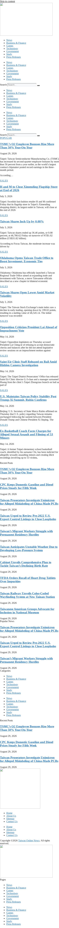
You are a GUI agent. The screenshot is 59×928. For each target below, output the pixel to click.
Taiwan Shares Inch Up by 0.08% (22, 221)
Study (9, 54)
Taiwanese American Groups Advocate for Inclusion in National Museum (27, 610)
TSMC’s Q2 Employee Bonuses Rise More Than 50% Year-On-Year (27, 145)
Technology (12, 48)
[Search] (38, 85)
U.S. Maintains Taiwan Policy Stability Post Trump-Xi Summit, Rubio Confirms (28, 398)
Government (12, 51)
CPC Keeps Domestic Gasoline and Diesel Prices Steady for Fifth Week (26, 486)
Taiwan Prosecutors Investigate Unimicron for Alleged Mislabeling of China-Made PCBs (29, 502)
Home (9, 813)
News (9, 40)
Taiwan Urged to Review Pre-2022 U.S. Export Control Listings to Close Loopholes (28, 517)
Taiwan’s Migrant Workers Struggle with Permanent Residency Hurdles (26, 533)
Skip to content (7, 1)
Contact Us (11, 821)
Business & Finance (16, 43)
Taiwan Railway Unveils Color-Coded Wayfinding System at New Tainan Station (27, 595)
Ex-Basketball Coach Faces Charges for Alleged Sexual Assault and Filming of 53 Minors (26, 434)
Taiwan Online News (28, 840)
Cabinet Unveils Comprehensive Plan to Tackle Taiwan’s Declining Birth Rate (25, 564)
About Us (11, 816)
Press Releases (13, 57)
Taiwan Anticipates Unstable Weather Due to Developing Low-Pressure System (29, 548)
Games (9, 45)
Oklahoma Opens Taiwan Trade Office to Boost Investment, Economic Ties (26, 259)
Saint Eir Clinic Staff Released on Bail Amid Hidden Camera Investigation (28, 363)
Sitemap (10, 818)
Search (3, 84)
